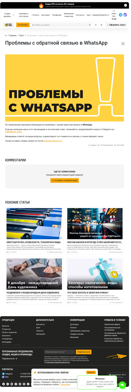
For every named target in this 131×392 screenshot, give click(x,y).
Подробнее (65, 384)
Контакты (80, 15)
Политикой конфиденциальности (57, 362)
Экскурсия (40, 334)
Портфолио (56, 15)
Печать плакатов (9, 332)
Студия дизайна (7, 15)
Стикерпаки (7, 339)
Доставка (45, 15)
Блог (38, 328)
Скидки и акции (76, 334)
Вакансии (74, 337)
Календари (6, 342)
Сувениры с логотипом (24, 15)
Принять (91, 372)
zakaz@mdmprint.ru (53, 141)
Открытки (6, 329)
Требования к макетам (69, 15)
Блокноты (6, 336)
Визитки (5, 326)
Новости (39, 331)
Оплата (36, 15)
